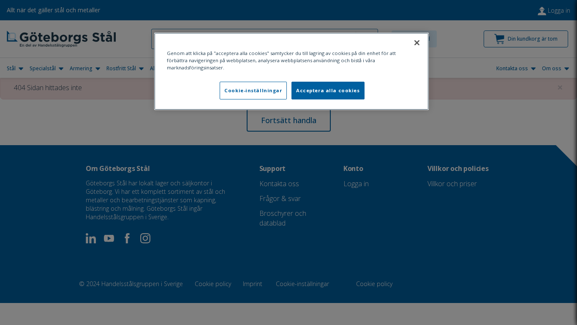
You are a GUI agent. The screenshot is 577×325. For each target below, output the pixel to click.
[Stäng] (417, 42)
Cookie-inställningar (253, 90)
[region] (291, 71)
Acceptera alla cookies (328, 90)
